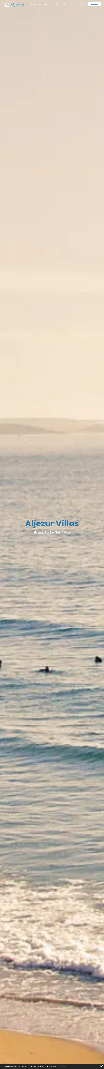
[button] (101, 1066)
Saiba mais (61, 1066)
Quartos (54, 4)
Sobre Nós (31, 4)
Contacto (63, 4)
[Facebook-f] (79, 3)
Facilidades (42, 4)
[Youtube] (81, 5)
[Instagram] (83, 3)
